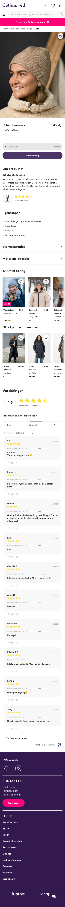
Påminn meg (32, 155)
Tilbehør (15, 28)
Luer (36, 28)
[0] (53, 5)
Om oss (7, 853)
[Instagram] (18, 768)
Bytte (6, 828)
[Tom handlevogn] (60, 5)
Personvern (9, 847)
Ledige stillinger (12, 859)
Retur (6, 834)
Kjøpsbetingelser (12, 841)
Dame (5, 28)
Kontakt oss (14, 803)
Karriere (7, 872)
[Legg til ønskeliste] (60, 36)
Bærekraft (8, 866)
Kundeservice (10, 822)
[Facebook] (6, 768)
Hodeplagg (26, 28)
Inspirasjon (9, 878)
